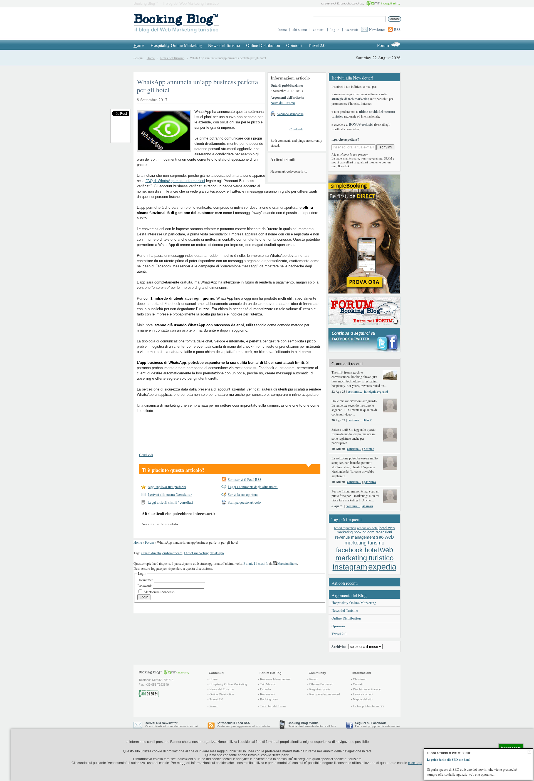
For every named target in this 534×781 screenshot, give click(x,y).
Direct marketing (196, 552)
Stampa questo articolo (244, 502)
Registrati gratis (319, 689)
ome (139, 45)
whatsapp (217, 552)
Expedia (265, 689)
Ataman (369, 449)
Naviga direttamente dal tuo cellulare (312, 724)
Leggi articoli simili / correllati (170, 502)
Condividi (296, 129)
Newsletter (377, 29)
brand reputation (345, 528)
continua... (355, 391)
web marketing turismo (369, 540)
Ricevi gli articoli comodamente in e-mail (171, 724)
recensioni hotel (367, 528)
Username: (145, 579)
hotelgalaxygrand (376, 391)
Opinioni (294, 45)
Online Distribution (263, 45)
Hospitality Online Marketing (176, 45)
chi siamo (300, 29)
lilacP (368, 420)
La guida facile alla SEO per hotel (448, 759)
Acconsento (511, 748)
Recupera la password (324, 694)
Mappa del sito (362, 699)
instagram (350, 567)
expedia (382, 566)
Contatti (358, 684)
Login (144, 597)
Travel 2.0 (316, 45)
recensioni (383, 532)
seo (380, 537)
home (282, 29)
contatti (319, 29)
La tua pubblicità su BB (368, 706)
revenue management (355, 537)
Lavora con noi (363, 694)
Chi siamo (359, 679)
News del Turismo (224, 45)
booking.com (364, 532)
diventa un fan (390, 726)
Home (151, 58)
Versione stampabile (290, 113)
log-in (335, 29)
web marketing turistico (364, 554)
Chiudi (529, 752)
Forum (383, 45)
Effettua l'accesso (321, 684)
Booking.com (269, 699)
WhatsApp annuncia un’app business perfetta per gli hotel (197, 85)
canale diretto (151, 552)
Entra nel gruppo (366, 726)
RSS (397, 29)
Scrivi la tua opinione (243, 494)
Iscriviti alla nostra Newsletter (170, 494)
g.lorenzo (370, 482)
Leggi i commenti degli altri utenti (253, 486)
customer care (172, 552)
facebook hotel (357, 550)
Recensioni (267, 694)
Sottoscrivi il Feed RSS (244, 479)
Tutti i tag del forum (273, 706)
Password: (145, 585)
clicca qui (415, 763)
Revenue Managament (275, 679)
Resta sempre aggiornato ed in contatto (243, 724)
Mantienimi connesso (159, 591)
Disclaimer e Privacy (367, 689)
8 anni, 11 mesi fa (255, 563)
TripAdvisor (268, 684)
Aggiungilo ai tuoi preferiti (167, 486)
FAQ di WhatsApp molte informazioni (175, 181)
